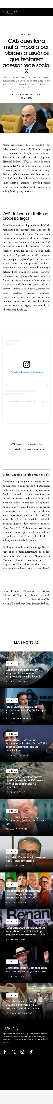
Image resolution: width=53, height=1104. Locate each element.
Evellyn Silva (17, 866)
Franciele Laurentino (22, 718)
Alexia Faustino (19, 829)
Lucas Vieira (17, 976)
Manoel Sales (17, 939)
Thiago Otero (17, 792)
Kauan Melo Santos (21, 1013)
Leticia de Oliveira (20, 682)
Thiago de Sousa (19, 755)
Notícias (26, 34)
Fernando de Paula (29, 94)
